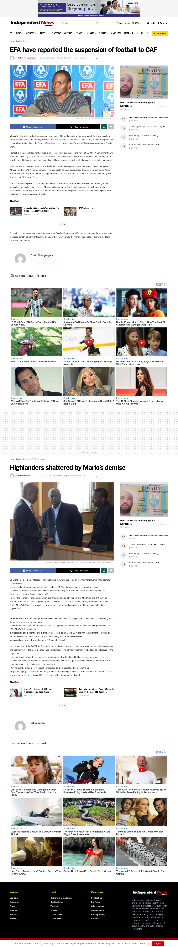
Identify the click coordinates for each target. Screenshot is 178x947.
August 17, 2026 (86, 211)
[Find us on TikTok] (147, 33)
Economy (14, 901)
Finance (13, 910)
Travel (79, 33)
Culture (68, 33)
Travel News (56, 914)
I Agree (157, 943)
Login (152, 23)
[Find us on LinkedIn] (137, 33)
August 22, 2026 (32, 214)
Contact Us (96, 897)
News (18, 33)
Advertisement (98, 906)
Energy (13, 906)
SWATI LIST (161, 33)
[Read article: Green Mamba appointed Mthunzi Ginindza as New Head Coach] (16, 692)
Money (13, 918)
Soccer (25, 41)
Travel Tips (55, 918)
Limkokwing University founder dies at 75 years (147, 126)
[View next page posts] (64, 224)
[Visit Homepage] (32, 23)
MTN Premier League (37, 459)
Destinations (56, 901)
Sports (90, 33)
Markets (14, 914)
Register (163, 23)
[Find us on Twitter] (142, 33)
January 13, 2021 (47, 58)
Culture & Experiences (61, 897)
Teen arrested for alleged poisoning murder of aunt (148, 117)
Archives (95, 918)
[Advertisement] (89, 431)
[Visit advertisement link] (89, 8)
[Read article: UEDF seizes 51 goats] (70, 211)
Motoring (56, 33)
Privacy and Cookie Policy (137, 943)
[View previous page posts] (59, 224)
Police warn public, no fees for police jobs (145, 135)
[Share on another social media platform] (111, 126)
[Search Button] (98, 23)
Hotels (53, 910)
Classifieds (116, 33)
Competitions (97, 910)
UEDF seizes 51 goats (88, 208)
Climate (102, 33)
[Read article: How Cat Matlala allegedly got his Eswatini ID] (144, 82)
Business (30, 33)
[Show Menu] (11, 33)
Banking (14, 897)
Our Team (95, 901)
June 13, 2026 (85, 695)
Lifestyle (43, 33)
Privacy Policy (98, 914)
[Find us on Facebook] (132, 33)
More (126, 33)
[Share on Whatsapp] (104, 126)
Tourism (54, 906)
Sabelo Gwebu (24, 475)
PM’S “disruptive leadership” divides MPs (144, 144)
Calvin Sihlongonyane (26, 58)
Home (12, 41)
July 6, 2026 (30, 695)
